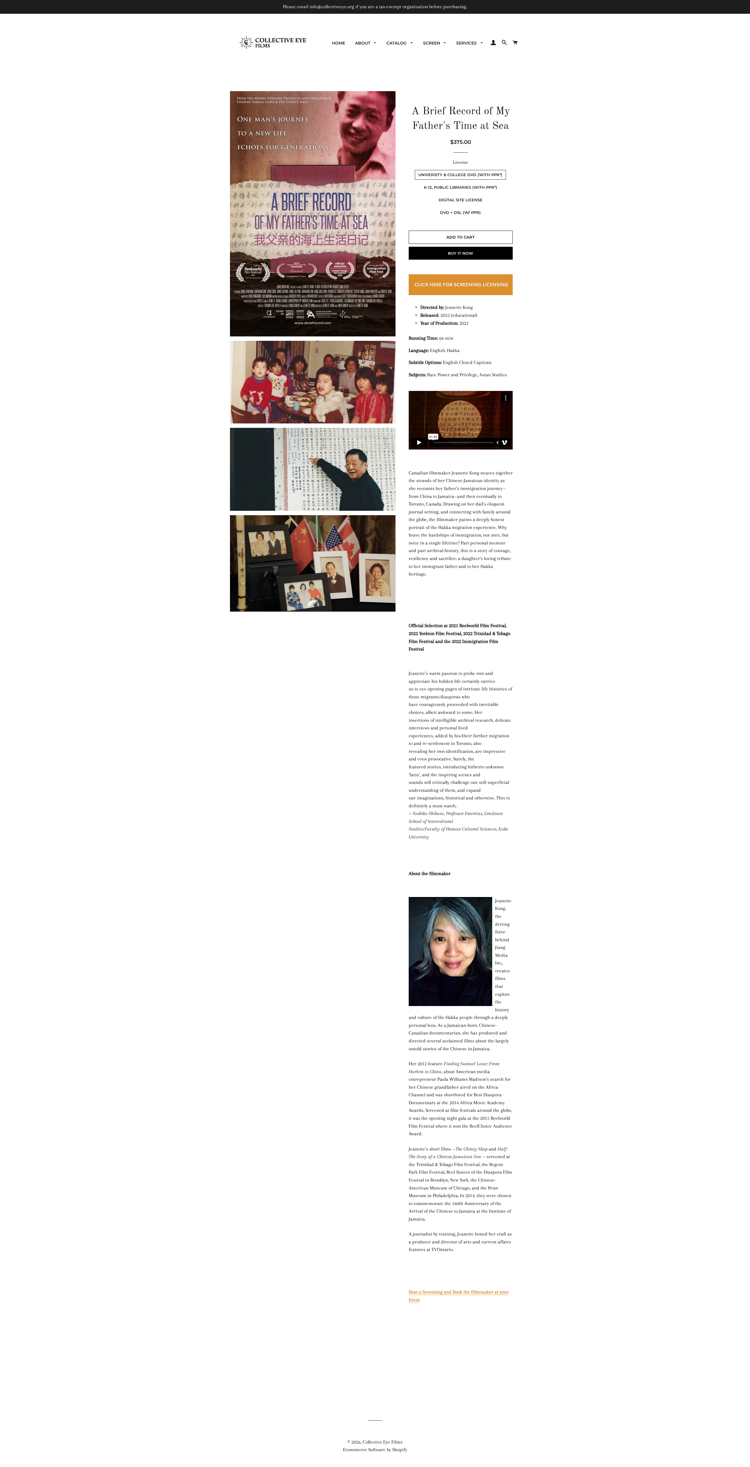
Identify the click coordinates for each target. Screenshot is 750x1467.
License (460, 162)
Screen (432, 43)
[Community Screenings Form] (461, 295)
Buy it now (460, 253)
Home (338, 43)
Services (467, 43)
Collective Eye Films (383, 1442)
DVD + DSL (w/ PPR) (460, 212)
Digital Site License (461, 200)
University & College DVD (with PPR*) (460, 174)
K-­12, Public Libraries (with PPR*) (460, 187)
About (363, 43)
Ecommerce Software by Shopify (375, 1449)
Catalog (397, 43)
